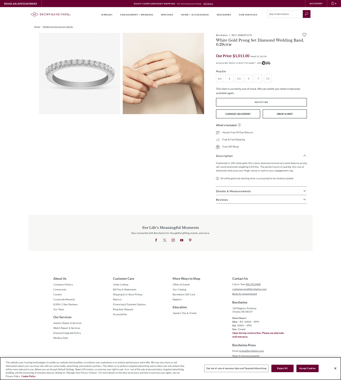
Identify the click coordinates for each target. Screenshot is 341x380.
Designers (224, 14)
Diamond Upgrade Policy (67, 332)
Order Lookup (120, 284)
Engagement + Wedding (136, 14)
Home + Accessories (195, 14)
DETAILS (208, 3)
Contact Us (240, 278)
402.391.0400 (253, 284)
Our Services (62, 317)
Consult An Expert (238, 113)
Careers (57, 294)
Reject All (282, 368)
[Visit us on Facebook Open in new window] (156, 240)
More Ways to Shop (186, 278)
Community (59, 289)
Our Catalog (179, 289)
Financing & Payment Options (129, 304)
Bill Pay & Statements (124, 289)
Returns (117, 299)
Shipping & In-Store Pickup (127, 294)
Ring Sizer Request (123, 309)
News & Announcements (245, 355)
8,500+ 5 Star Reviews (65, 304)
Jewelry (107, 14)
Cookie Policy (28, 376)
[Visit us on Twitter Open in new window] (164, 240)
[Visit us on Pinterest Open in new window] (190, 240)
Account (316, 3)
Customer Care (123, 278)
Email (248, 350)
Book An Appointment (20, 3)
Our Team (58, 309)
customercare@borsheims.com (249, 289)
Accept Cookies (307, 368)
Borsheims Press (244, 345)
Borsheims (239, 302)
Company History (63, 284)
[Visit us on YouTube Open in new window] (181, 240)
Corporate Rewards (64, 299)
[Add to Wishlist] (304, 34)
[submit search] (306, 14)
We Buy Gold (60, 337)
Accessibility (120, 314)
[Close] (335, 368)
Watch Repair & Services (66, 327)
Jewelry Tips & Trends (185, 313)
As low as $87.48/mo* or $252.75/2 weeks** (236, 63)
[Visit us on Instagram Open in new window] (173, 240)
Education (180, 307)
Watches (167, 14)
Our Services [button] (248, 14)
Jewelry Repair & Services (67, 322)
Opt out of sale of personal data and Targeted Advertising (236, 368)
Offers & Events (181, 284)
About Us (59, 278)
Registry (177, 299)
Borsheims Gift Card (184, 294)
